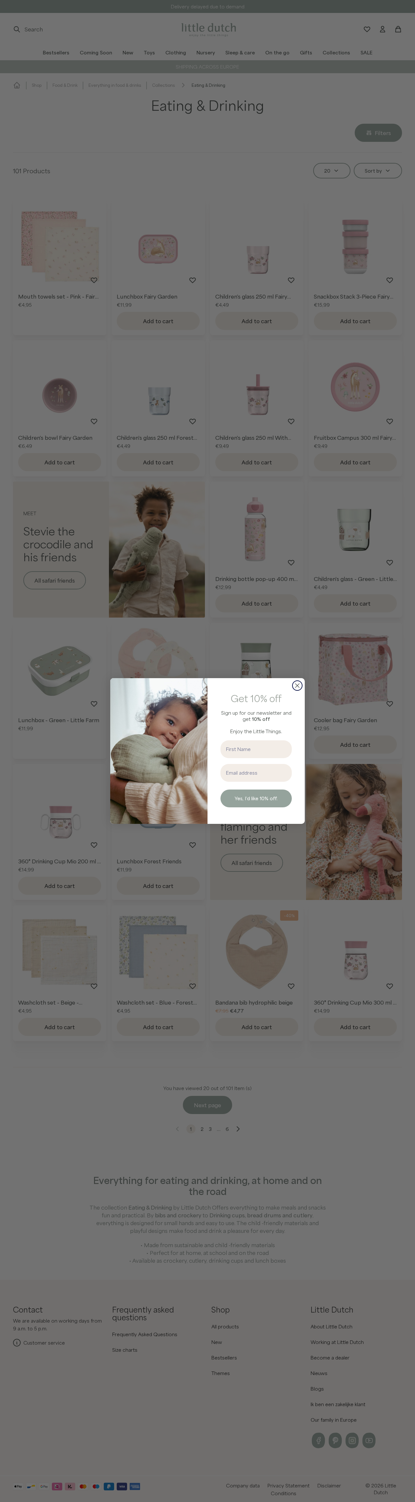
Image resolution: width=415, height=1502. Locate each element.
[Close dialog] (297, 685)
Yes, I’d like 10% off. (256, 798)
